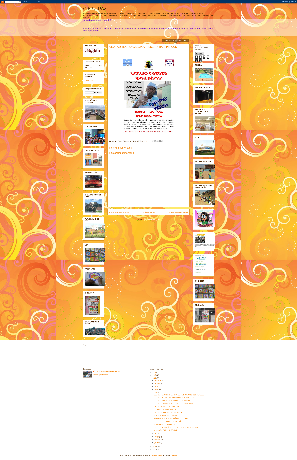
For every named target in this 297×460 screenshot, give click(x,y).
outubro (157, 383)
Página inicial (149, 212)
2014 (154, 372)
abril (156, 434)
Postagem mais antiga (178, 212)
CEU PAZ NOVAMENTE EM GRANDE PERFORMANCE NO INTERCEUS (179, 395)
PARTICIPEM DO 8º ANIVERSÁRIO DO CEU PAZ (171, 418)
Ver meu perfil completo (101, 375)
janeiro (157, 443)
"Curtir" (94, 65)
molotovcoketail (156, 455)
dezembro (158, 380)
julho (156, 386)
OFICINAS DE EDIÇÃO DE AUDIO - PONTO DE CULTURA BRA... (176, 427)
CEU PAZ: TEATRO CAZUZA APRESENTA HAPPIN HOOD (143, 46)
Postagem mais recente (119, 212)
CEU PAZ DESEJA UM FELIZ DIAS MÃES (168, 421)
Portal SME (89, 81)
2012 (154, 378)
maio (156, 392)
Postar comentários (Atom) (151, 220)
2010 (154, 449)
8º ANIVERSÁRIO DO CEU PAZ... (165, 424)
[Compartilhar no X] (158, 141)
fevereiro (158, 440)
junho (157, 389)
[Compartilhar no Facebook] (160, 141)
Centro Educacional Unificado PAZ (108, 371)
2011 (154, 446)
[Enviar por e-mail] (153, 141)
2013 (154, 375)
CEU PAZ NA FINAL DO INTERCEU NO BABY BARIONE (173, 401)
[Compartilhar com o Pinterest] (162, 141)
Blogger (174, 455)
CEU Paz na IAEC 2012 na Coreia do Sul (168, 412)
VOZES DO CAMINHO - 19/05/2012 (166, 415)
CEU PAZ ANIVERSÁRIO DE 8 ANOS (167, 407)
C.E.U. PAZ (95, 8)
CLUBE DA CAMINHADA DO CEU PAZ (167, 410)
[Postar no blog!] (155, 141)
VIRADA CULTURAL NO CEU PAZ (165, 430)
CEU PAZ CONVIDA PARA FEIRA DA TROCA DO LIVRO (173, 404)
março (157, 437)
